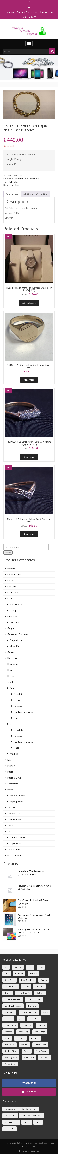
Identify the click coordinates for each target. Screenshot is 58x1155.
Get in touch (30, 1091)
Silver (12, 723)
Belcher (33, 973)
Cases (10, 580)
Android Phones (17, 795)
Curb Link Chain (34, 999)
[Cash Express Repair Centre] (29, 31)
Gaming (11, 652)
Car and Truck (14, 574)
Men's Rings (40, 1031)
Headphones (13, 664)
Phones (11, 789)
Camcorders (15, 622)
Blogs (26, 1122)
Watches (14, 753)
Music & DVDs (14, 777)
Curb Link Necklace (13, 1006)
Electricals (12, 616)
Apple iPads (15, 843)
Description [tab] (12, 194)
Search (8, 552)
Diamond (32, 1006)
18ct (41, 967)
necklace (20, 1038)
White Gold (29, 1057)
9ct (10, 181)
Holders (11, 676)
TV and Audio (13, 849)
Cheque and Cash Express (39, 1143)
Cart (37, 1122)
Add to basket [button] (29, 303)
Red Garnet (9, 1044)
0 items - (29, 17)
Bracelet (19, 178)
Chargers (11, 586)
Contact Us (9, 1115)
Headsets (11, 670)
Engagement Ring (28, 1012)
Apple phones (16, 801)
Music (10, 771)
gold (15, 181)
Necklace (18, 706)
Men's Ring (23, 1031)
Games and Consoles (17, 634)
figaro (45, 1012)
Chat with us (30, 1082)
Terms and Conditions (30, 1115)
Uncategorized (14, 855)
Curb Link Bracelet (13, 999)
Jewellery (34, 178)
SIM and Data (13, 813)
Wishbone (44, 1057)
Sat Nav (11, 807)
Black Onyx (10, 980)
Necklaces (19, 735)
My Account (10, 1109)
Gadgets (11, 628)
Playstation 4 (16, 640)
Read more (29, 379)
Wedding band (11, 1057)
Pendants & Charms (23, 712)
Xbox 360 (14, 646)
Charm (7, 993)
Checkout (9, 1129)
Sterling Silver (11, 1051)
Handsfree (12, 658)
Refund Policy (11, 1122)
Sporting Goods (15, 819)
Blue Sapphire (27, 980)
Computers (12, 598)
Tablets (11, 831)
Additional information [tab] (35, 194)
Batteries (11, 568)
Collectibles (13, 592)
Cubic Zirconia (23, 993)
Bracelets (18, 729)
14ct (30, 967)
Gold (26, 178)
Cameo (43, 980)
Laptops (14, 610)
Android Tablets (17, 837)
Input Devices (16, 604)
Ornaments (12, 783)
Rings (16, 717)
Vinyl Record (41, 1051)
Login (29, 7)
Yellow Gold (10, 1064)
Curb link (40, 993)
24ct (7, 973)
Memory (11, 765)
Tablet (10, 825)
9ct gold (17, 967)
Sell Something (28, 1109)
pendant (35, 1038)
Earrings (18, 700)
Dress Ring (9, 1012)
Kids (9, 759)
